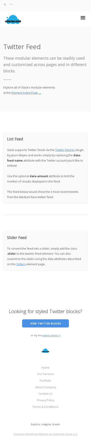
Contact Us (45, 393)
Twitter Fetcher (65, 150)
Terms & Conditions (45, 407)
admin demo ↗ (52, 335)
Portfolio (45, 381)
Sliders (21, 264)
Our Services (45, 374)
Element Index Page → (26, 93)
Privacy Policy (45, 400)
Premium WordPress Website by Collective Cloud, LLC (45, 434)
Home (45, 368)
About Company (45, 387)
